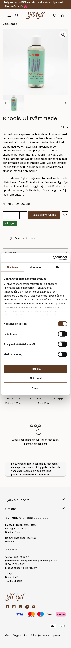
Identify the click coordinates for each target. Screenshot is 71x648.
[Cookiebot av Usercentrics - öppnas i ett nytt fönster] (52, 258)
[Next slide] (65, 103)
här (33, 538)
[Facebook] (7, 607)
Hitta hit (9, 541)
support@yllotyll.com (25, 568)
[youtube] (34, 607)
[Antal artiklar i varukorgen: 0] (62, 15)
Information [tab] (35, 266)
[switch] (62, 333)
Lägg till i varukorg (44, 214)
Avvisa (35, 387)
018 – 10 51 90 (21, 557)
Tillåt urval (36, 378)
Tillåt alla (35, 368)
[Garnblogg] (14, 607)
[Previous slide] (6, 103)
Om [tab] (58, 266)
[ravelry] (27, 607)
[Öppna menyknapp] (9, 16)
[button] (13, 103)
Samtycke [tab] (12, 266)
